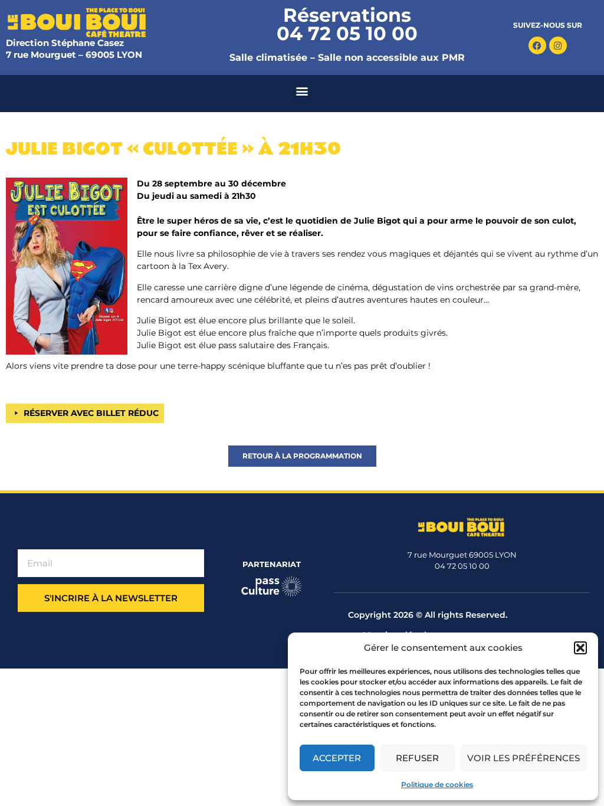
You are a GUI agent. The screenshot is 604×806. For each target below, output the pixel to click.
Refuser (417, 758)
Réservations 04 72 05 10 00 (347, 24)
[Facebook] (537, 45)
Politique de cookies (437, 784)
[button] (580, 648)
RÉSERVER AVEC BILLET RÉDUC (91, 413)
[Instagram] (558, 45)
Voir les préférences (523, 758)
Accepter (337, 758)
